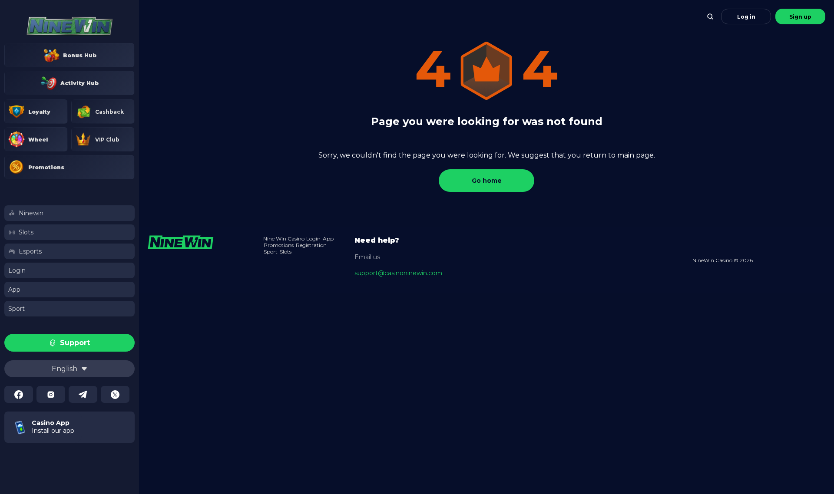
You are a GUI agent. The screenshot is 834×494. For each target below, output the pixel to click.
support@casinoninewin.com (398, 273)
